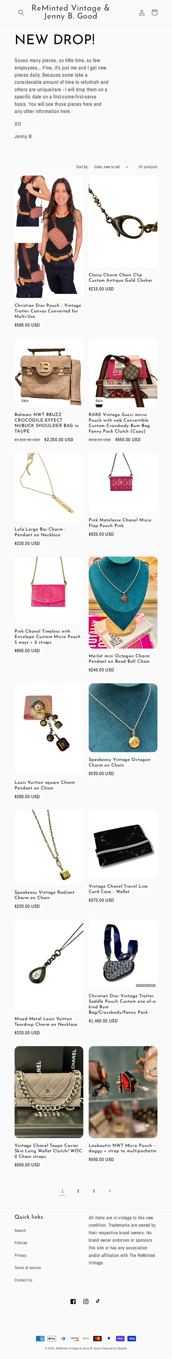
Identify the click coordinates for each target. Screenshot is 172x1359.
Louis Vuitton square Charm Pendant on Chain (45, 785)
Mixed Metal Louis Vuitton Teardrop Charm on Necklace (46, 1022)
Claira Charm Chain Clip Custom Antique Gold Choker (120, 278)
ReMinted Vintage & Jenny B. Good (78, 1348)
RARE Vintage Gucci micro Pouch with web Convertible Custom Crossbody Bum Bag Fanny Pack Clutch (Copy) (119, 423)
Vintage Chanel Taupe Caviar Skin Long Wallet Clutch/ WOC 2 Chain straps (48, 1151)
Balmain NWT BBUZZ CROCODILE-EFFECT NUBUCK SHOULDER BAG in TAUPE (47, 423)
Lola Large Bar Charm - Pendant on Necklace (40, 532)
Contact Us (23, 1280)
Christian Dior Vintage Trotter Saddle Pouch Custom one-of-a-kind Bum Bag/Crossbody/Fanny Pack (123, 1004)
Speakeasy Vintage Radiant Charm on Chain (45, 895)
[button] (21, 12)
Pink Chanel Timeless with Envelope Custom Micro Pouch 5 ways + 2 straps (48, 637)
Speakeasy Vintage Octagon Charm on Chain (119, 763)
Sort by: (82, 167)
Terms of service (28, 1267)
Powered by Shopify (114, 1348)
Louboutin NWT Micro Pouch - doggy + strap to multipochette (123, 1148)
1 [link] (62, 1191)
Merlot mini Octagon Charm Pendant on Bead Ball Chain (119, 659)
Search (20, 1230)
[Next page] (109, 1191)
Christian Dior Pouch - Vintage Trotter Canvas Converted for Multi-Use (48, 311)
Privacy (20, 1255)
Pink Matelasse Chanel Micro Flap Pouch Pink (120, 523)
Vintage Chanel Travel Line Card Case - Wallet (118, 889)
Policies (21, 1243)
